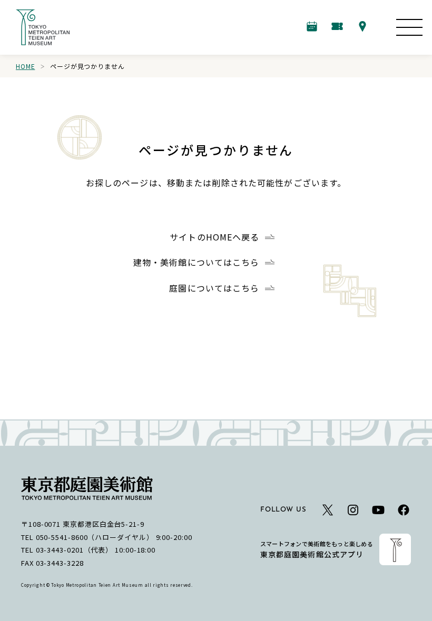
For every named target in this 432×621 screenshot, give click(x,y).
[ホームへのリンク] (43, 27)
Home (25, 66)
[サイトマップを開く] (409, 27)
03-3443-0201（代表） (74, 550)
